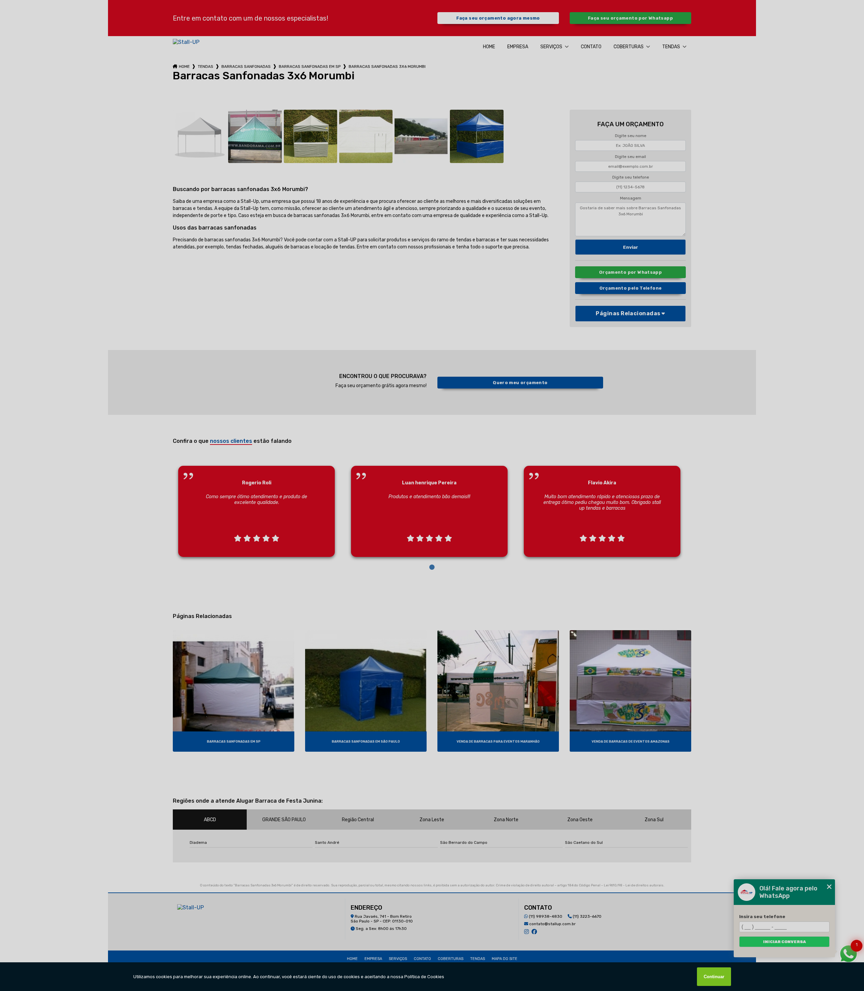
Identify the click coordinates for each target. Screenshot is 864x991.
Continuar (714, 976)
